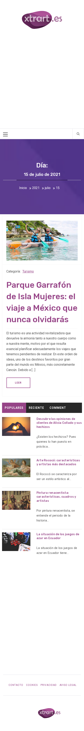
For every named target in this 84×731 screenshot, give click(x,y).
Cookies (32, 685)
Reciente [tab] (36, 407)
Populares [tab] (14, 407)
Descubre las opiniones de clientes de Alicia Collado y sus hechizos (59, 423)
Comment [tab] (58, 407)
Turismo (28, 271)
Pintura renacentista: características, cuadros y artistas (56, 497)
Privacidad (49, 685)
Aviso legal (68, 685)
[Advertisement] (42, 79)
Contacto (16, 685)
